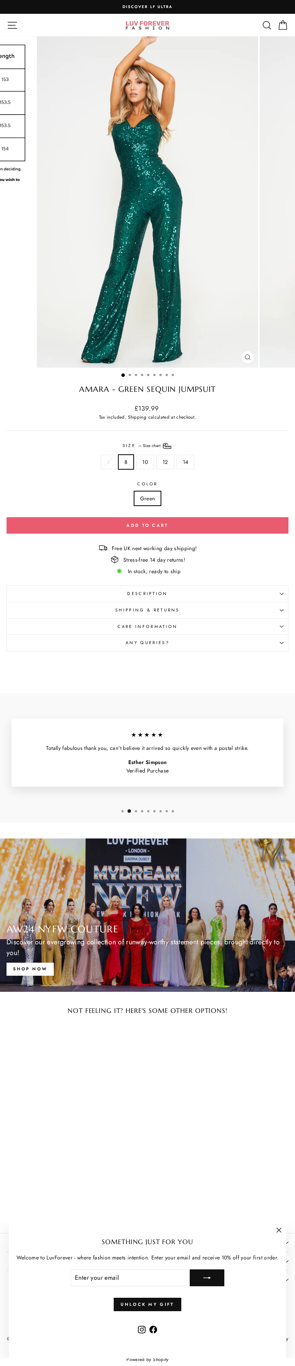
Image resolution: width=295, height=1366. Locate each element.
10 (145, 462)
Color (147, 484)
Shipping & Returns (147, 610)
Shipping (137, 417)
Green (147, 498)
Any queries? (147, 642)
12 (165, 462)
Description (147, 593)
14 (186, 462)
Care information (148, 626)
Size (142, 445)
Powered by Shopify (147, 1359)
